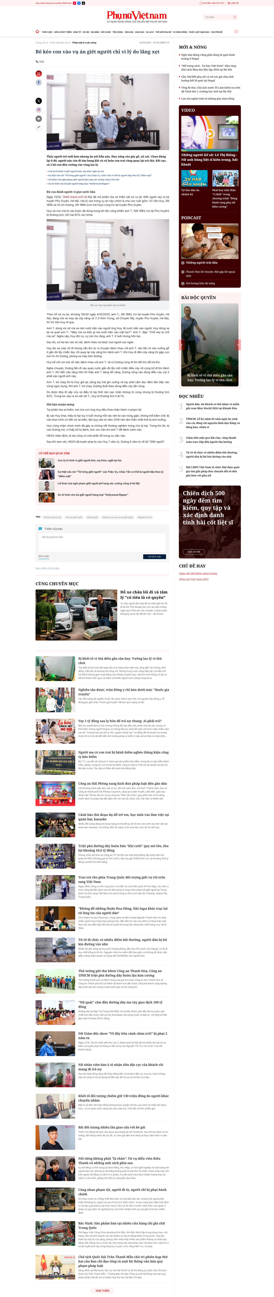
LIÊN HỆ (234, 3)
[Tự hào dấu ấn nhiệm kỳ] (194, 178)
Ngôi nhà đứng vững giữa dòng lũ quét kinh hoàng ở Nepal (208, 56)
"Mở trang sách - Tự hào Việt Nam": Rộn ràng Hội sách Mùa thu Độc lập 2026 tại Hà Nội (208, 67)
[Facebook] (79, 3)
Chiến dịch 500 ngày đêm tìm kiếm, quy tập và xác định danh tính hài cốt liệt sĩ (208, 508)
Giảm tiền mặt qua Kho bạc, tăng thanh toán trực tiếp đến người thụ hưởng (211, 440)
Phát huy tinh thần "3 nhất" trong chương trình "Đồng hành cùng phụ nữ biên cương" (224, 198)
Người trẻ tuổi (145, 517)
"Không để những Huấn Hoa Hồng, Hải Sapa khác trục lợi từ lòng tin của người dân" (123, 910)
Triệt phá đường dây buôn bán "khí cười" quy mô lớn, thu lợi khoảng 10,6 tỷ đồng (123, 848)
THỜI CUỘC (47, 32)
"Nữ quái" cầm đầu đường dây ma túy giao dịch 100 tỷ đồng (120, 1004)
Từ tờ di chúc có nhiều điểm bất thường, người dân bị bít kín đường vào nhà (122, 942)
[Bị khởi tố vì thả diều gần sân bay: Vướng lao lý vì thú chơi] (55, 668)
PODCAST (191, 217)
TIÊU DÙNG (117, 32)
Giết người (93, 517)
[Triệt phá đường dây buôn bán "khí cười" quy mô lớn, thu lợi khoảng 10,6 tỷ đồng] (55, 856)
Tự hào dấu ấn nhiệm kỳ (190, 192)
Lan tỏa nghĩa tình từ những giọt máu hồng (207, 98)
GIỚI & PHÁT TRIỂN (63, 32)
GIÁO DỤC (139, 32)
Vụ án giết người (74, 517)
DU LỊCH (150, 32)
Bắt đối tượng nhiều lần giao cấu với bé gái (111, 1127)
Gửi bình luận (154, 556)
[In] (39, 118)
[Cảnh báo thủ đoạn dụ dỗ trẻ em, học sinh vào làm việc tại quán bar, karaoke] (55, 825)
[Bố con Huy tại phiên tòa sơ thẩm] (108, 260)
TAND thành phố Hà (75, 197)
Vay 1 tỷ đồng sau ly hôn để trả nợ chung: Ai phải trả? (120, 721)
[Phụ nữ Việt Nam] (137, 17)
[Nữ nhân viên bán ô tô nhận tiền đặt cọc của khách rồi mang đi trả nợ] (55, 1075)
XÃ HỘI (85, 32)
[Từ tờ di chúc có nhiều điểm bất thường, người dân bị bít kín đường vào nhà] (55, 950)
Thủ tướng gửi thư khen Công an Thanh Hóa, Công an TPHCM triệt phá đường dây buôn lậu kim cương (120, 973)
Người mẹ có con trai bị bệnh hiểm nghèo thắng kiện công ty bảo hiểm (123, 754)
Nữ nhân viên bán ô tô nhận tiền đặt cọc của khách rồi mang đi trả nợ (120, 1067)
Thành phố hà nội (53, 517)
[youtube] (74, 3)
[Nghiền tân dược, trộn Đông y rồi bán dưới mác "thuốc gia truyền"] (55, 700)
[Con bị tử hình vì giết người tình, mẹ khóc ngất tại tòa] (47, 463)
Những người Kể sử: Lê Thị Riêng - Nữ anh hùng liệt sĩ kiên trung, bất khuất (209, 160)
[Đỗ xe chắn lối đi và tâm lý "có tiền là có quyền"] (76, 614)
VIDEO (188, 110)
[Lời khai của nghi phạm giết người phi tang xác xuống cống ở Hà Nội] (47, 486)
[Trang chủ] (38, 32)
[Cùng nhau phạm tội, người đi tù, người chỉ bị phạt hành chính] (55, 1200)
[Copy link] (39, 127)
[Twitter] (39, 101)
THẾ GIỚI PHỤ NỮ (163, 32)
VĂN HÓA (129, 32)
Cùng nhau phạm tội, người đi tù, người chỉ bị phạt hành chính (122, 1192)
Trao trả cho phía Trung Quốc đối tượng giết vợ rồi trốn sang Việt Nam (121, 879)
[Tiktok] (83, 3)
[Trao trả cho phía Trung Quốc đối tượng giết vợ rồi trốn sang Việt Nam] (55, 887)
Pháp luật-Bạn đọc (59, 42)
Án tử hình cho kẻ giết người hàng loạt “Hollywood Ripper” (79, 183)
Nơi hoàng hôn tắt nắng (200, 283)
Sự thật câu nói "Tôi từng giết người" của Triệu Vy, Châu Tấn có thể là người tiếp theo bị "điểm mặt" (100, 175)
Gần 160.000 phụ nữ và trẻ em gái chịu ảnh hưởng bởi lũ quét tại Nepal (207, 78)
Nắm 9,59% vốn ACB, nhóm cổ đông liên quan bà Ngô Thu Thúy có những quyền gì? (209, 375)
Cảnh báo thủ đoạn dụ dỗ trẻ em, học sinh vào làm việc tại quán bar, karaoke (123, 817)
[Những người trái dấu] (209, 241)
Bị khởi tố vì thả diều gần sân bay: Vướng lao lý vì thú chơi (120, 660)
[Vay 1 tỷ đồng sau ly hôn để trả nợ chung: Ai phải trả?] (55, 731)
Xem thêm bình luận (47, 568)
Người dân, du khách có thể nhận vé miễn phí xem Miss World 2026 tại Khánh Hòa (212, 406)
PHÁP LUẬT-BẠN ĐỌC (199, 32)
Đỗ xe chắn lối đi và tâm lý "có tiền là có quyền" (144, 594)
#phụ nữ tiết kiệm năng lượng (198, 573)
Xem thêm (102, 1290)
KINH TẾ (77, 32)
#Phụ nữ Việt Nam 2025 (194, 579)
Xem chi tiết (194, 552)
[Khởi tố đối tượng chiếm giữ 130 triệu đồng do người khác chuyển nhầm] (55, 1106)
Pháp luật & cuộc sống (84, 42)
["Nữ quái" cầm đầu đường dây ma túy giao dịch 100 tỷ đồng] (55, 1012)
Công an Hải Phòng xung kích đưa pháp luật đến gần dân (122, 783)
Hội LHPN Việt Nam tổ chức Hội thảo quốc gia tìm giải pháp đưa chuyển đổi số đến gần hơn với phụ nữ (213, 471)
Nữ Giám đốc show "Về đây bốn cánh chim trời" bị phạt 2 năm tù (122, 1035)
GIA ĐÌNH (95, 32)
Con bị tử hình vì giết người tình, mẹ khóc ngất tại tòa (76, 171)
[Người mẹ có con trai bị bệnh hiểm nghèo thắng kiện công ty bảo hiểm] (55, 762)
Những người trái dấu (202, 263)
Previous (182, 344)
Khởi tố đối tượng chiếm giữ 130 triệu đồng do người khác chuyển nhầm (123, 1098)
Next (238, 344)
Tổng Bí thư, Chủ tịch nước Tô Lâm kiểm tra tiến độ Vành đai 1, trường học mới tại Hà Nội (210, 89)
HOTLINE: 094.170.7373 (213, 3)
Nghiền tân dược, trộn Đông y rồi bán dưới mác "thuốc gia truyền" (123, 692)
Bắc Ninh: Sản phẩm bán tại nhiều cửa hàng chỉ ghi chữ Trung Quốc (121, 1225)
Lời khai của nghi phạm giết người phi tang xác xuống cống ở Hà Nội (83, 179)
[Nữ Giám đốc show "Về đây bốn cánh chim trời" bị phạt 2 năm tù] (55, 1043)
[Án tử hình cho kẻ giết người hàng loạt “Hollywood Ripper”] (47, 498)
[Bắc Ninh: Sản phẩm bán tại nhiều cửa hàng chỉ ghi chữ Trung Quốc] (55, 1233)
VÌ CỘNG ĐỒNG (180, 32)
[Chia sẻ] (39, 110)
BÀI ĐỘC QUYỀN (198, 297)
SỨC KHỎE (106, 32)
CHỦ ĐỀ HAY (192, 566)
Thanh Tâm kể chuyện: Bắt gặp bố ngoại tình (210, 274)
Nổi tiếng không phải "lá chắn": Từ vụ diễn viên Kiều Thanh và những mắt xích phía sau (119, 1160)
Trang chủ (41, 42)
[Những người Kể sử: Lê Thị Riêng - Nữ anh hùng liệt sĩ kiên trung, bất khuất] (209, 133)
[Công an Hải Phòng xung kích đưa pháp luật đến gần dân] (55, 793)
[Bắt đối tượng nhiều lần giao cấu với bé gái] (55, 1137)
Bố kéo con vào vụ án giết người (118, 517)
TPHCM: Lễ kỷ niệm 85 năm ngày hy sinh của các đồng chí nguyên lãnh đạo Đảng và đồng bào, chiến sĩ (213, 423)
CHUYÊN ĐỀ (216, 32)
